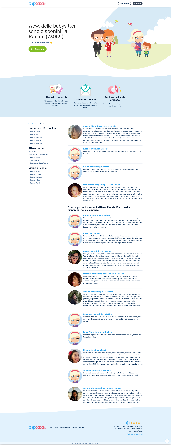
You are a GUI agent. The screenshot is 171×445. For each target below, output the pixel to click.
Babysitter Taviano (34, 174)
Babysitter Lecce (34, 131)
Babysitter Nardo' (34, 134)
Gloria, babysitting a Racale (96, 167)
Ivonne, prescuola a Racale (95, 149)
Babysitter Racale (34, 157)
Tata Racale (32, 151)
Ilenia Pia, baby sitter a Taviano (97, 332)
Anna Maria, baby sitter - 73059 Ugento (102, 388)
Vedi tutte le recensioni (134, 434)
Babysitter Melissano (35, 177)
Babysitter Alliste (34, 171)
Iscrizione (137, 3)
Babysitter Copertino (35, 137)
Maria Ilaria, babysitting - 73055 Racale (101, 184)
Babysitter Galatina (34, 140)
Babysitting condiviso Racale (38, 163)
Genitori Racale (33, 160)
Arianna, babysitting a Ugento (97, 370)
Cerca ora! (39, 49)
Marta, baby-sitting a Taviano (97, 251)
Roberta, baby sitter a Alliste (96, 215)
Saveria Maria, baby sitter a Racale (99, 126)
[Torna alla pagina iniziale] (37, 3)
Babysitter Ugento (34, 183)
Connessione (124, 3)
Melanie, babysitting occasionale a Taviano (103, 274)
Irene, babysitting (91, 233)
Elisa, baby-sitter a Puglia (95, 350)
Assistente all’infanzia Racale (38, 154)
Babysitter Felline (34, 180)
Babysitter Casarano (35, 143)
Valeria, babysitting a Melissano (98, 292)
